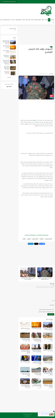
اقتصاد (46, 19)
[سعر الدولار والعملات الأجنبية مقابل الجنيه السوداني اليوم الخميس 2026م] (25, 381)
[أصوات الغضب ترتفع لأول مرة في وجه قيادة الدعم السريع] (48, 325)
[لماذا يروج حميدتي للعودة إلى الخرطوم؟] (48, 369)
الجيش (34, 120)
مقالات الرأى (28, 19)
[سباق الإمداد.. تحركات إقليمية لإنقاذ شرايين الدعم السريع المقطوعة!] (48, 381)
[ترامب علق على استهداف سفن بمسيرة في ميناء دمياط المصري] (25, 369)
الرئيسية (52, 19)
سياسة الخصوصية (6, 19)
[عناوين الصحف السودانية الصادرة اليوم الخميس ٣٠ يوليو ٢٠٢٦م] (36, 381)
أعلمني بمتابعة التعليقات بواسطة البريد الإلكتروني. (46, 309)
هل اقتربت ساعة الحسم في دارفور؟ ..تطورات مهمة (6, 67)
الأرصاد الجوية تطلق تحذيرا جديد (36, 328)
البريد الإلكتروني (51, 305)
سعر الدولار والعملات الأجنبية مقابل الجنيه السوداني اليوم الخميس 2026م (25, 386)
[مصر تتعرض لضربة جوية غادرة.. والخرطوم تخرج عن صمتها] (36, 346)
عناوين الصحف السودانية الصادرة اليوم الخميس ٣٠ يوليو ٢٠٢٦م (36, 386)
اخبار (49, 19)
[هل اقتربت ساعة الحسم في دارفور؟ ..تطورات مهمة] (25, 335)
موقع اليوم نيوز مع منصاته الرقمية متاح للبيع (9, 1)
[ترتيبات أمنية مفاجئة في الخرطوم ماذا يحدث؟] (36, 369)
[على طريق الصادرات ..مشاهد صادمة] (48, 335)
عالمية (43, 19)
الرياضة (23, 19)
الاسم (53, 300)
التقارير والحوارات (18, 19)
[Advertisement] (36, 34)
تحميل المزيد (9, 77)
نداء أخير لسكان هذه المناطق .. (25, 328)
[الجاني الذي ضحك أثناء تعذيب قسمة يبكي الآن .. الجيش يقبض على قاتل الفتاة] (36, 335)
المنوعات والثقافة (37, 19)
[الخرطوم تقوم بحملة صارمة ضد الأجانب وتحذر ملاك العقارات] (48, 358)
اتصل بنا (12, 19)
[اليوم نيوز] (45, 11)
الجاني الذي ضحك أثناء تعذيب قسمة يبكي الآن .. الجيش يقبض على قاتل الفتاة (36, 340)
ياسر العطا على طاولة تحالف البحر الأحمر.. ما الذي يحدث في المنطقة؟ (25, 351)
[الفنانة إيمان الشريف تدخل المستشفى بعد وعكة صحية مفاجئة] (36, 358)
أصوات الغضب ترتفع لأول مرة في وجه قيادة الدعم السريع (6, 41)
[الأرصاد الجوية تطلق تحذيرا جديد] (36, 325)
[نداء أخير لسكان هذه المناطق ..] (25, 325)
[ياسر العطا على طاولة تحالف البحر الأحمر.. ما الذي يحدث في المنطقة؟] (25, 346)
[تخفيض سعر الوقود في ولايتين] (25, 358)
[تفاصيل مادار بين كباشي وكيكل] (48, 346)
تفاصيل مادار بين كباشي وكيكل (48, 350)
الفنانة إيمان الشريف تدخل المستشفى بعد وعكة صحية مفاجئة (36, 363)
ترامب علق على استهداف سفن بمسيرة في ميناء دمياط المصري (25, 374)
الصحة (32, 19)
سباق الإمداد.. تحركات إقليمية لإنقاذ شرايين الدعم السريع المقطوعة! (48, 386)
